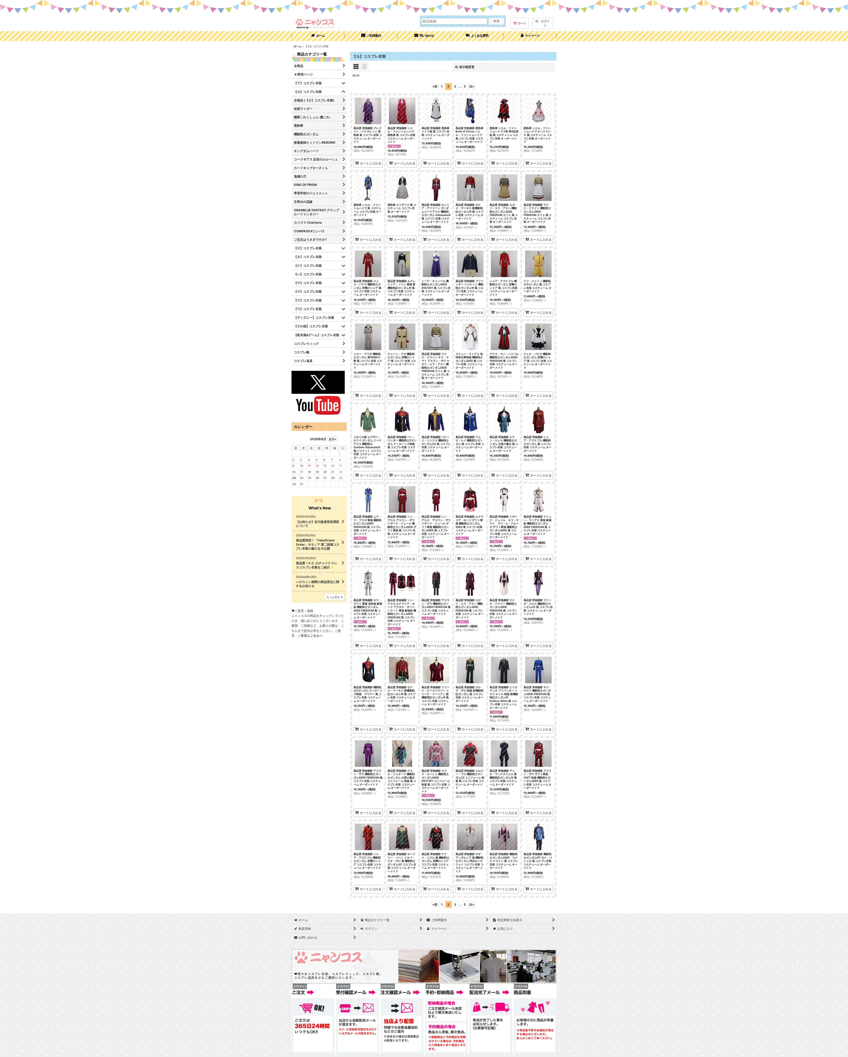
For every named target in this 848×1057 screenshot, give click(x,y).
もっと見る (333, 597)
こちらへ (316, 635)
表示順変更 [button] (467, 67)
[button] (477, 36)
